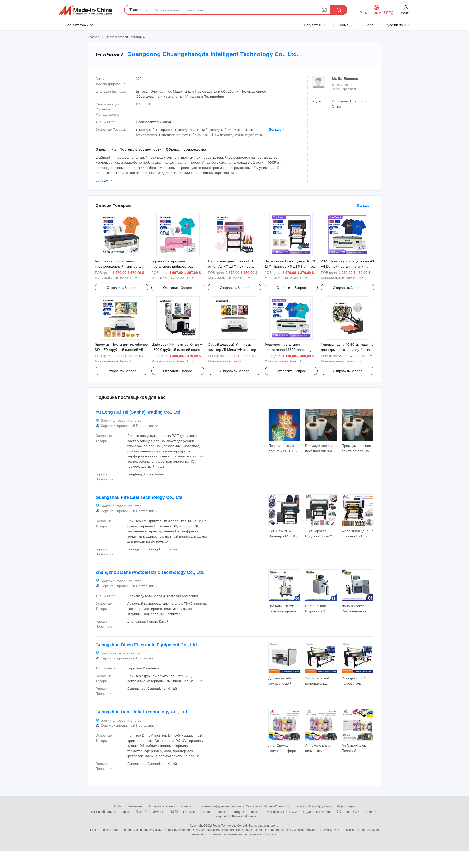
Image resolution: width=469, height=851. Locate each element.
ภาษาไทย (353, 812)
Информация (346, 806)
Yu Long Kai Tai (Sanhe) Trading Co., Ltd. (138, 412)
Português (238, 812)
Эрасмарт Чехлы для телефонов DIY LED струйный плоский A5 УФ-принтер (121, 350)
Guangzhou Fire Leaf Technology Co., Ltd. (140, 497)
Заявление (135, 806)
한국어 (293, 812)
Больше (275, 129)
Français (189, 812)
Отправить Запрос (121, 288)
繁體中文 (158, 812)
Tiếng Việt (220, 816)
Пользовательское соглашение (169, 806)
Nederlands (323, 812)
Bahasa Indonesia (244, 816)
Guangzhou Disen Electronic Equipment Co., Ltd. (147, 644)
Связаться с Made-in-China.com (267, 806)
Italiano (255, 812)
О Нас (118, 806)
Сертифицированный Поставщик (130, 426)
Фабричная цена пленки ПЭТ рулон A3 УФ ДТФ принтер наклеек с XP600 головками (231, 266)
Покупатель (313, 25)
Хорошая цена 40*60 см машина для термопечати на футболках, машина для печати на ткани (347, 350)
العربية (307, 812)
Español (205, 812)
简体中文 (141, 812)
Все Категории (77, 25)
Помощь (346, 25)
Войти (405, 13)
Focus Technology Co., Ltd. (230, 825)
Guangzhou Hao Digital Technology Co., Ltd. (142, 712)
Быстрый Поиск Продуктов (312, 806)
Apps (369, 25)
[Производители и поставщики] (85, 10)
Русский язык (275, 812)
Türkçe (368, 812)
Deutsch (221, 812)
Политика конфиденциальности (218, 806)
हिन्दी (339, 812)
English (125, 812)
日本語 (173, 812)
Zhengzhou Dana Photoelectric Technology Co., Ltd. (150, 572)
